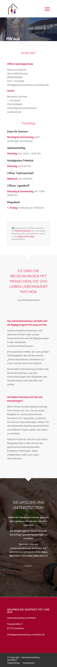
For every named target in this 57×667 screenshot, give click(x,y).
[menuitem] (46, 9)
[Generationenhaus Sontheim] (24, 9)
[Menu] (46, 9)
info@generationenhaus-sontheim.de (26, 634)
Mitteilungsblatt (23, 230)
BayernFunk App (26, 236)
